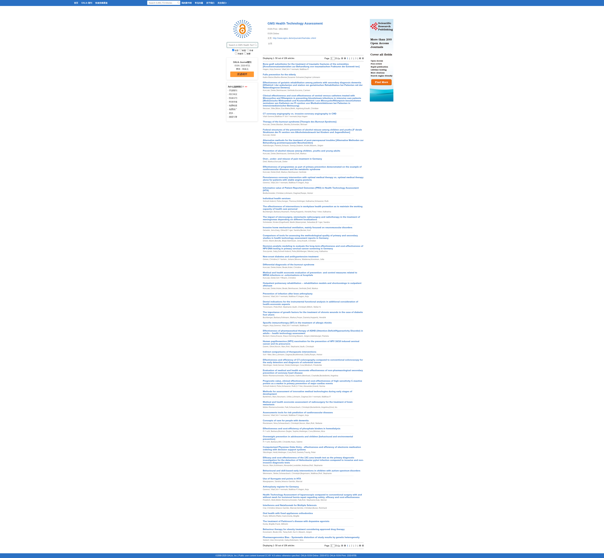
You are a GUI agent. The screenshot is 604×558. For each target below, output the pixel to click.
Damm (265, 346)
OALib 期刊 (86, 3)
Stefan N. (317, 307)
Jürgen (320, 145)
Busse (315, 508)
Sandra (326, 222)
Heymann (285, 212)
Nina (275, 423)
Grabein (299, 145)
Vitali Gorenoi (268, 116)
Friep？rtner (317, 212)
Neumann (281, 397)
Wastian (279, 124)
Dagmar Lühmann (312, 77)
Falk (286, 376)
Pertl (294, 452)
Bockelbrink (325, 376)
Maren (271, 241)
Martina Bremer (280, 77)
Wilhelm (272, 516)
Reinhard (322, 508)
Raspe (303, 193)
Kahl (290, 532)
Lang (316, 251)
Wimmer (316, 431)
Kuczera (298, 90)
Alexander (307, 386)
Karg (277, 230)
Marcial (299, 481)
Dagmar (296, 193)
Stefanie (318, 423)
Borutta (278, 241)
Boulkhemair (298, 355)
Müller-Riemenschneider (273, 376)
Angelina (334, 376)
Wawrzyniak (301, 222)
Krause (279, 336)
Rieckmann (268, 423)
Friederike (317, 365)
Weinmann (267, 473)
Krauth (307, 108)
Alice (323, 431)
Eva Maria (285, 108)
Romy (292, 212)
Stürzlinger (267, 365)
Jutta (322, 259)
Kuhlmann (278, 465)
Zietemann (294, 540)
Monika (287, 124)
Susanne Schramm (296, 77)
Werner (323, 500)
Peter (275, 307)
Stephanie (287, 307)
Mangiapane (268, 481)
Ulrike (289, 397)
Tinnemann (268, 307)
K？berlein (282, 259)
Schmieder (267, 222)
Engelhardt (284, 222)
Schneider (295, 124)
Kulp (318, 500)
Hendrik (307, 212)
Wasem (313, 145)
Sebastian (311, 222)
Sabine (299, 442)
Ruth (326, 201)
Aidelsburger (268, 145)
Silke (272, 108)
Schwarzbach (295, 407)
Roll (280, 307)
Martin (292, 222)
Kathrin (298, 376)
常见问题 (199, 3)
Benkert (266, 336)
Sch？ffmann (281, 278)
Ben (274, 355)
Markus (303, 153)
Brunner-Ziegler (285, 431)
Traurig (307, 452)
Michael (303, 124)
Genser (281, 365)
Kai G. (295, 532)
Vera (301, 540)
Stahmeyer (291, 241)
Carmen (306, 90)
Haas (293, 442)
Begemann (305, 473)
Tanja (285, 532)
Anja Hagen (302, 116)
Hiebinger (295, 365)
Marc (283, 346)
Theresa (292, 201)
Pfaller (278, 516)
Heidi (274, 365)
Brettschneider (269, 193)
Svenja (292, 145)
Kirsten (275, 222)
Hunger (285, 201)
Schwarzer (319, 201)
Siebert (266, 540)
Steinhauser (281, 90)
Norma (322, 386)
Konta (289, 516)
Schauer (285, 145)
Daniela (306, 317)
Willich (309, 307)
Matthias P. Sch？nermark (286, 116)
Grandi (315, 386)
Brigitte (296, 516)
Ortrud (283, 230)
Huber (278, 267)
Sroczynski (267, 251)
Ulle (280, 532)
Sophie (295, 431)
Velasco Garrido (288, 481)
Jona (298, 241)
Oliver (271, 346)
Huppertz (300, 212)
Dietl (297, 153)
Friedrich (266, 500)
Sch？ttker (267, 355)
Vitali (283, 69)
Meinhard (306, 376)
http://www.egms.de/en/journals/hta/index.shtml (294, 38)
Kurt (309, 230)
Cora (301, 365)
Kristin (306, 145)
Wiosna (297, 259)
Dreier (265, 241)
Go (338, 58)
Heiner (310, 193)
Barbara (277, 212)
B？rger (319, 222)
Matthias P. (304, 69)
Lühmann (288, 193)
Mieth (292, 108)
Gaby (275, 251)
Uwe (271, 540)
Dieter (273, 90)
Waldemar (305, 259)
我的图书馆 (187, 3)
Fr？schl (266, 431)
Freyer (299, 317)
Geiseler (266, 230)
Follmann (285, 317)
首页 (76, 3)
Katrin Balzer (268, 77)
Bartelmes (267, 397)
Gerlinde (291, 90)
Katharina (309, 201)
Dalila (306, 355)
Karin (284, 516)
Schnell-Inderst (269, 201)
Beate (284, 267)
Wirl (280, 442)
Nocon (277, 346)
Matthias (314, 473)
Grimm (265, 259)
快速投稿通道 (101, 3)
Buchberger (268, 212)
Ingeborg (300, 108)
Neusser (266, 108)
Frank (265, 516)
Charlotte (315, 376)
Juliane (290, 259)
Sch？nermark (292, 69)
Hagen (266, 69)
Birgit (284, 241)
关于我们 (210, 3)
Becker (303, 230)
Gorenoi (277, 69)
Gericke (300, 508)
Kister (290, 267)
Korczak (266, 90)
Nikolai (310, 251)
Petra (278, 201)
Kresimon (315, 259)
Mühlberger (302, 251)
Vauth (294, 307)
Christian (314, 108)
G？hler (299, 386)
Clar (264, 508)
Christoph (301, 307)
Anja (271, 69)
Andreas (305, 465)
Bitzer (278, 108)
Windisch (308, 365)
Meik (273, 500)
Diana (273, 336)
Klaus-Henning (289, 336)
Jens (272, 230)
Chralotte (286, 442)
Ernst (331, 407)
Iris (335, 407)
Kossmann (267, 532)
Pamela (277, 145)
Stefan (276, 473)
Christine (273, 259)
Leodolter (297, 465)
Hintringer (300, 201)
